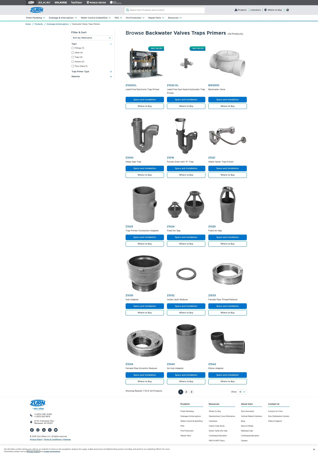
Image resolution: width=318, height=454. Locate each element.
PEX (117, 18)
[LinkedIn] (44, 429)
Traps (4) (78, 57)
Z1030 (129, 295)
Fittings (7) (79, 48)
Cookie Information (51, 451)
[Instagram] (38, 429)
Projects (242, 10)
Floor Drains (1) (81, 66)
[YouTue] (56, 429)
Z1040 (171, 364)
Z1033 (212, 295)
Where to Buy (275, 10)
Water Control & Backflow (94, 18)
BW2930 (213, 85)
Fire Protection (133, 18)
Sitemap (67, 439)
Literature (256, 10)
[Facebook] (32, 429)
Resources (173, 18)
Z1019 (170, 157)
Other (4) (79, 53)
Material (76, 76)
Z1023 (129, 226)
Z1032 (170, 295)
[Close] (314, 449)
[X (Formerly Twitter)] (50, 429)
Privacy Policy (36, 439)
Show (234, 392)
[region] (159, 449)
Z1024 (171, 226)
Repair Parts (154, 18)
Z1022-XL (173, 85)
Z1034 (129, 364)
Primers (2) (79, 62)
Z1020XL (131, 85)
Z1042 (212, 364)
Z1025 (212, 226)
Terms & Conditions (53, 439)
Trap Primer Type (80, 71)
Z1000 (129, 157)
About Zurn (247, 404)
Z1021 (211, 157)
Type (74, 44)
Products (39, 24)
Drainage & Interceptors (61, 18)
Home (28, 24)
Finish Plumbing (34, 18)
